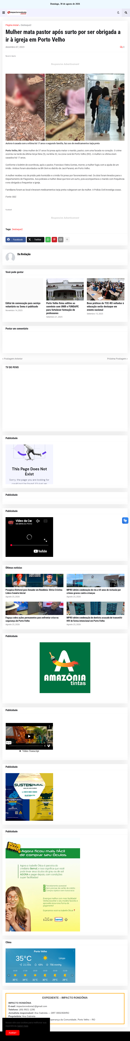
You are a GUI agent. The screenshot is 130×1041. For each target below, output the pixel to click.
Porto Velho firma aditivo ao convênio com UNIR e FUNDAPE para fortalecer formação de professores (62, 308)
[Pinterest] (54, 239)
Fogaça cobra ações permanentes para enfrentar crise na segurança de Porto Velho (32, 619)
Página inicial (12, 25)
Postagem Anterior (13, 358)
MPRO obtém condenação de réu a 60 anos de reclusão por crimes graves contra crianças (94, 591)
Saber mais (22, 1026)
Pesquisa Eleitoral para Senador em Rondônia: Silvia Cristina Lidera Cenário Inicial (34, 591)
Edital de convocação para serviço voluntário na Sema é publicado (23, 305)
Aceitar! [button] (12, 1032)
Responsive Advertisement (65, 64)
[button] (3, 12)
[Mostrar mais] (67, 239)
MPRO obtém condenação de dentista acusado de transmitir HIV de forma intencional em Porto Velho (94, 619)
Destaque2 (26, 25)
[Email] (60, 239)
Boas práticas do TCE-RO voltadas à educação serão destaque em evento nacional (105, 306)
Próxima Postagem (116, 358)
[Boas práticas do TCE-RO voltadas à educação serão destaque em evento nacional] (105, 289)
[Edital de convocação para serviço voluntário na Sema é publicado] (24, 289)
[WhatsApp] (48, 239)
